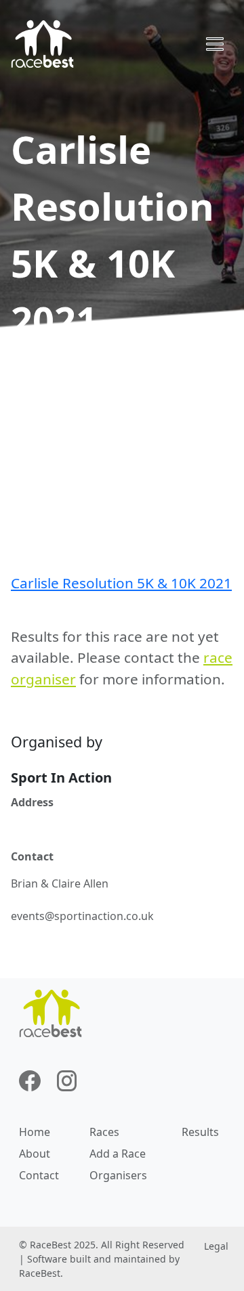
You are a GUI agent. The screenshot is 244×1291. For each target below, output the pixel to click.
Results (200, 1131)
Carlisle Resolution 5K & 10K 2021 (121, 582)
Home (34, 1131)
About (34, 1153)
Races (104, 1131)
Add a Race (117, 1153)
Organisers (118, 1175)
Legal (216, 1246)
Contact (39, 1175)
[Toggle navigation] (215, 44)
